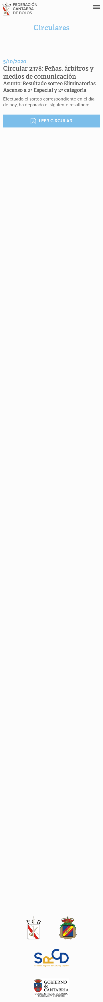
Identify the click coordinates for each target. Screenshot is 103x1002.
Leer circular (55, 121)
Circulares (51, 27)
